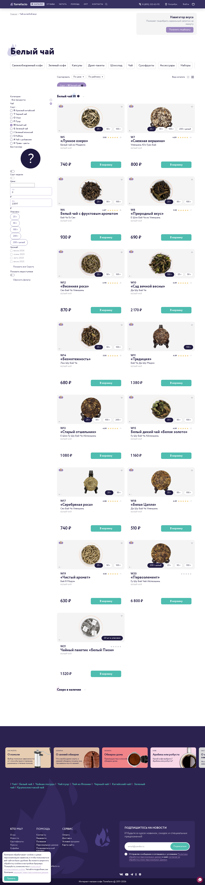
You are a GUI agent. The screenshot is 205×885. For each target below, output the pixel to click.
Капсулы (77, 65)
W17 (63, 500)
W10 (133, 282)
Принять (11, 878)
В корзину (106, 165)
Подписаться (179, 846)
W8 (133, 209)
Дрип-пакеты (96, 65)
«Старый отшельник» (78, 432)
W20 (134, 573)
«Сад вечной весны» (148, 286)
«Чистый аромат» (75, 577)
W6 (62, 209)
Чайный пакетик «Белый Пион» (87, 650)
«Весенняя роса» (74, 286)
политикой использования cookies (22, 868)
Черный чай (101, 784)
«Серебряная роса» (76, 505)
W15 (133, 428)
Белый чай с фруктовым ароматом (89, 214)
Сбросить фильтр (22, 279)
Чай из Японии (81, 784)
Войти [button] (186, 4)
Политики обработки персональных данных (158, 856)
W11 (133, 355)
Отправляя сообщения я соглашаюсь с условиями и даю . (158, 857)
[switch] (12, 171)
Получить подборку (179, 29)
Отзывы (51, 4)
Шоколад (116, 65)
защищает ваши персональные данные (30, 872)
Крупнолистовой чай (30, 788)
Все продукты (18, 100)
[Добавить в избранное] (122, 107)
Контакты (97, 4)
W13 (63, 428)
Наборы (185, 65)
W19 (63, 573)
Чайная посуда (45, 784)
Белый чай (25, 784)
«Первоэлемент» (145, 577)
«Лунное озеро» (74, 141)
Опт (86, 4)
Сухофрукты (146, 65)
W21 (63, 646)
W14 (63, 355)
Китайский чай (121, 784)
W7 (133, 137)
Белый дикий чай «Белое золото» (159, 432)
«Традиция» (141, 359)
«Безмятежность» (75, 359)
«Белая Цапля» (143, 505)
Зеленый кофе (57, 65)
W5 (62, 137)
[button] (37, 4)
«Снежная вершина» (148, 141)
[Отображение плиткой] (188, 77)
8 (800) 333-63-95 (151, 4)
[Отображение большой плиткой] (192, 77)
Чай (130, 65)
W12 (63, 282)
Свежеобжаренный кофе (27, 65)
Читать (63, 4)
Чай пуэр (63, 784)
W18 (133, 500)
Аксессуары (167, 65)
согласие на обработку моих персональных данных (154, 858)
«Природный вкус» (147, 214)
